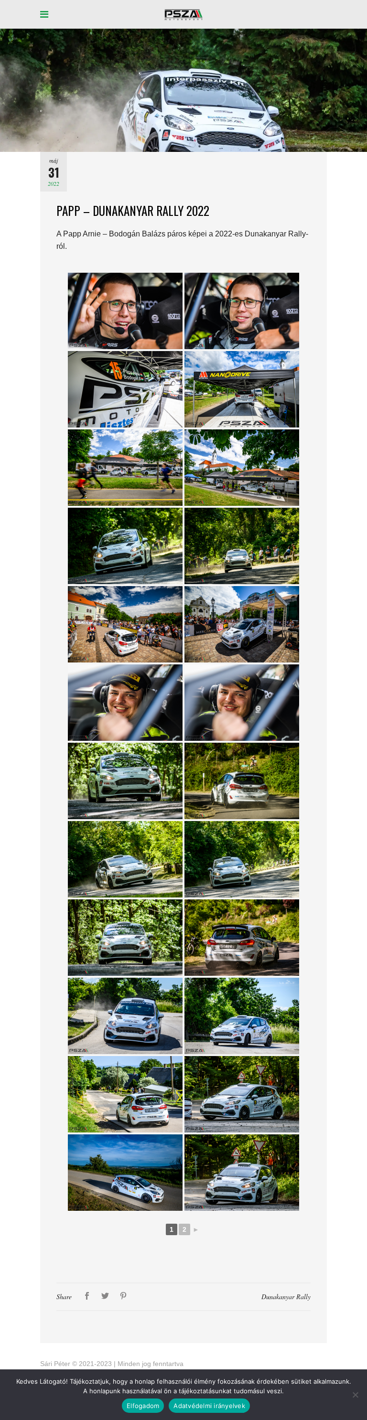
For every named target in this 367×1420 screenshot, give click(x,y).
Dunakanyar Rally (286, 1296)
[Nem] (355, 1394)
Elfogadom (143, 1405)
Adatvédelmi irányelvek (209, 1405)
